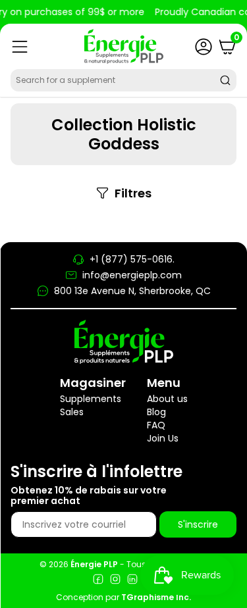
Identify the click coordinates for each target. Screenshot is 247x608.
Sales (72, 411)
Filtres (133, 193)
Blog (156, 411)
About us (167, 398)
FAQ (156, 425)
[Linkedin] (132, 580)
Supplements (90, 398)
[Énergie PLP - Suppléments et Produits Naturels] (123, 46)
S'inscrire (198, 524)
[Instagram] (115, 580)
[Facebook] (98, 580)
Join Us (162, 438)
